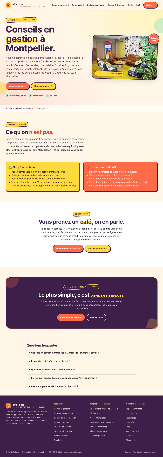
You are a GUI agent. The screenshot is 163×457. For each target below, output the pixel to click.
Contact (129, 436)
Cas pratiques (132, 413)
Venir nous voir (132, 431)
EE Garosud (95, 413)
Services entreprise (23, 108)
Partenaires (131, 418)
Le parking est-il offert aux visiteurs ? (50, 361)
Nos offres (130, 422)
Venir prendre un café (66, 248)
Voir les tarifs (96, 317)
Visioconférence (61, 436)
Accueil (9, 108)
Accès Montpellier (98, 418)
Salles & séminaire (95, 5)
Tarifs (130, 5)
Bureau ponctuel (61, 422)
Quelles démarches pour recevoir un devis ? (53, 369)
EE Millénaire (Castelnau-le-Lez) (104, 409)
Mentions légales (150, 452)
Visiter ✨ (150, 5)
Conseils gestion (97, 436)
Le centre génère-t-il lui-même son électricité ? (55, 386)
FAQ (138, 5)
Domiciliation (59, 440)
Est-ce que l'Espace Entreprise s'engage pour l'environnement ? (64, 378)
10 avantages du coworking (66, 413)
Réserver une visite (69, 317)
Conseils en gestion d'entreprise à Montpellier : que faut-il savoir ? (65, 352)
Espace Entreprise (116, 5)
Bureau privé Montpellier (65, 418)
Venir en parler (16, 86)
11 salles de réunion (62, 427)
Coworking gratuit (60, 5)
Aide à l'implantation (98, 431)
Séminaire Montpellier (63, 431)
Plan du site (131, 440)
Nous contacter (42, 86)
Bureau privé (78, 5)
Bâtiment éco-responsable (102, 422)
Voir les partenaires (97, 248)
